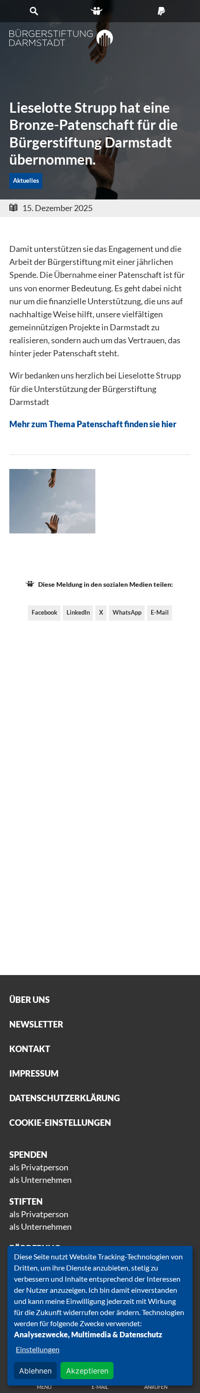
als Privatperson (38, 1167)
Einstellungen (38, 1349)
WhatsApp (127, 612)
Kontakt (29, 1049)
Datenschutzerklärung (64, 1098)
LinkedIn (78, 612)
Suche (36, 11)
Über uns (29, 1000)
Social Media (100, 11)
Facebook (44, 612)
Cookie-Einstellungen (60, 1122)
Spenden (163, 11)
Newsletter (36, 1024)
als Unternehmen (40, 1180)
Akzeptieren (87, 1370)
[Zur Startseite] (61, 37)
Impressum (34, 1073)
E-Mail (160, 612)
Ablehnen (35, 1370)
